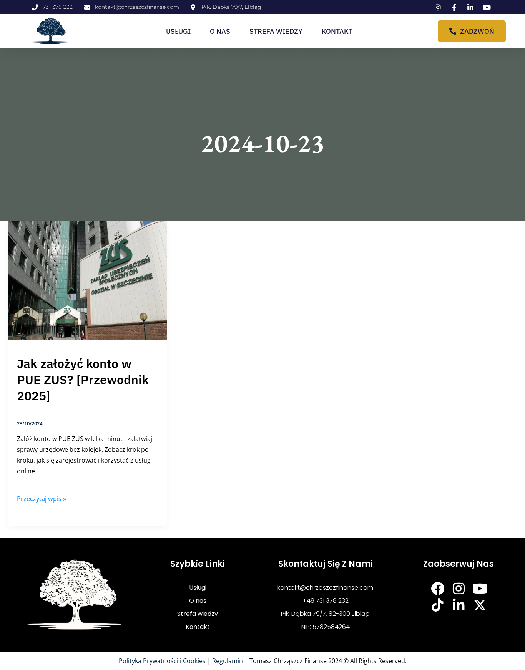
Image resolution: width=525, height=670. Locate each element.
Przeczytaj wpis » (41, 498)
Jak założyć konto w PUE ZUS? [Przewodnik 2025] (83, 379)
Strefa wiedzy (275, 31)
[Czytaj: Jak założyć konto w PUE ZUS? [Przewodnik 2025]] (87, 280)
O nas (220, 31)
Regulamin (227, 661)
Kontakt (337, 31)
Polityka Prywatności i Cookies (162, 661)
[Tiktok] (437, 605)
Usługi (178, 31)
